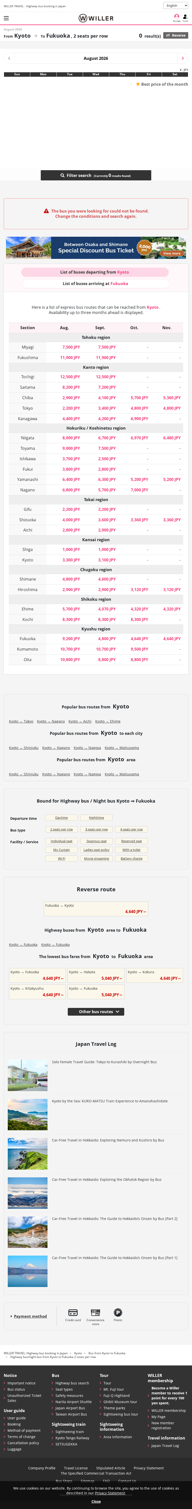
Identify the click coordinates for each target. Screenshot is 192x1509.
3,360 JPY (139, 520)
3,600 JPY (107, 520)
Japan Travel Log (165, 1445)
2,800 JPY (107, 469)
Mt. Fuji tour (114, 1389)
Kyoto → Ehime (107, 721)
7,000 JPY (139, 490)
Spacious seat (96, 841)
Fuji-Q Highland (117, 1395)
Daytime (61, 817)
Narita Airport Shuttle (74, 1401)
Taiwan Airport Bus (71, 1414)
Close (96, 1501)
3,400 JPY (107, 408)
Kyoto (27, 560)
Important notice (22, 1383)
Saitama (27, 387)
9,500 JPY (139, 649)
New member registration (163, 1425)
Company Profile (42, 1468)
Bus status (16, 1389)
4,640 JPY (139, 638)
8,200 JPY (71, 387)
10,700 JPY (70, 649)
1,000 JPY (71, 549)
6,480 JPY (172, 438)
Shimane (28, 579)
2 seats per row (61, 829)
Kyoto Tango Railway (72, 1437)
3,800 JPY (71, 469)
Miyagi (28, 347)
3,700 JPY (71, 458)
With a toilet (131, 849)
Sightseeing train (70, 1431)
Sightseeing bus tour (121, 1414)
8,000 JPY (71, 438)
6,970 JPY (139, 438)
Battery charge (131, 858)
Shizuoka (27, 520)
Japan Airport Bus (70, 1408)
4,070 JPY (107, 609)
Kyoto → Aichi (80, 721)
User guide (17, 1418)
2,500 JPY (107, 458)
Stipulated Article (110, 1468)
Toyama (27, 448)
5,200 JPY (139, 479)
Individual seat (61, 841)
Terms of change (22, 1436)
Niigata (27, 438)
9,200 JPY (71, 638)
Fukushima (28, 357)
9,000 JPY (71, 448)
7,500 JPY (71, 347)
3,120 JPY (139, 589)
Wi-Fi (61, 858)
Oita (28, 659)
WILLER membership (169, 1410)
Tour (107, 1383)
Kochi (27, 619)
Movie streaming (96, 858)
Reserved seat (131, 841)
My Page (159, 1416)
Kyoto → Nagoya (87, 747)
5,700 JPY (139, 397)
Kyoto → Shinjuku (23, 747)
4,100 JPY (107, 397)
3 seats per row (96, 829)
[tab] (95, 272)
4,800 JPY (139, 408)
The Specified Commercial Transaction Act (96, 1473)
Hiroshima (28, 589)
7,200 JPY (107, 387)
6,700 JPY (107, 438)
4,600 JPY (107, 579)
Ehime (28, 609)
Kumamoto (27, 649)
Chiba (27, 397)
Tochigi (27, 376)
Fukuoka (28, 638)
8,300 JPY (71, 619)
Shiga (27, 549)
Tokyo (27, 408)
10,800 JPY (70, 659)
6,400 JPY (71, 479)
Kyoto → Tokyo (21, 721)
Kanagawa (27, 418)
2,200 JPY (71, 408)
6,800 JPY (71, 490)
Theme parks (114, 1408)
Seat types (64, 1389)
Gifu (28, 509)
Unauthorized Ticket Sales (24, 1398)
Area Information (118, 1436)
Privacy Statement (149, 1468)
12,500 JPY (70, 376)
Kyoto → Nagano (51, 721)
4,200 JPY (107, 418)
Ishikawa (28, 458)
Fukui (28, 469)
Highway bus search (72, 1383)
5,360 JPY (172, 397)
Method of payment (24, 1430)
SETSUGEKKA (66, 1444)
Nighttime (96, 817)
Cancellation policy (23, 1442)
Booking (14, 1424)
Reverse (178, 35)
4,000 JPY (71, 520)
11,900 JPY (70, 357)
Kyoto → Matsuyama (122, 747)
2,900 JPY (71, 397)
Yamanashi (27, 479)
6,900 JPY (139, 418)
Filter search (88, 175)
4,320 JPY (139, 609)
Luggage (15, 1449)
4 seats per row (131, 829)
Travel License (76, 1468)
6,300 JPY (107, 479)
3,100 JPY (107, 560)
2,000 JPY (107, 530)
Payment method (30, 1316)
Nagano (27, 490)
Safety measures (69, 1395)
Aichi (27, 530)
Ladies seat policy (97, 849)
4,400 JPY (71, 418)
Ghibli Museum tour (120, 1401)
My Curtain (61, 849)
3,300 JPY (71, 560)
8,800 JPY (107, 659)
